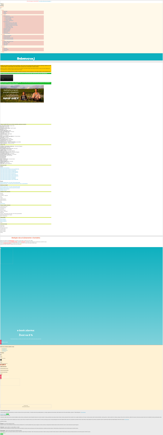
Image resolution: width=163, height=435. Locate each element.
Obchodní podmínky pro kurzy (4, 368)
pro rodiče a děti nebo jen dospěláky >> (45, 1)
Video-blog (5, 44)
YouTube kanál (11, 240)
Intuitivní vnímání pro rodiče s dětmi (11, 22)
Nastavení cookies (3, 414)
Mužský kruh (6, 32)
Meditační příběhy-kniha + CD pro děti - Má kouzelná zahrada (10, 182)
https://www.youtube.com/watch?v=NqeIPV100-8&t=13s (9, 174)
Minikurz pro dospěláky (7, 35)
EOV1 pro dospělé (8, 18)
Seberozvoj (5, 48)
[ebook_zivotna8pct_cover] (6, 263)
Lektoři (5, 12)
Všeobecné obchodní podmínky (4, 370)
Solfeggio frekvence (3, 190)
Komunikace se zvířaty (9, 26)
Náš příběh (5, 11)
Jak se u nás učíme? (7, 33)
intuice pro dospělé (8, 19)
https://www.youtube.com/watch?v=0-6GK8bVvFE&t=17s (9, 171)
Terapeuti (5, 50)
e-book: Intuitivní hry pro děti (8, 37)
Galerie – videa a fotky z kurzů (8, 41)
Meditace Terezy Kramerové (4, 167)
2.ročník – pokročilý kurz (9, 20)
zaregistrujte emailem (7, 242)
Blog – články (6, 43)
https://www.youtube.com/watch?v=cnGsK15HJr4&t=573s (9, 175)
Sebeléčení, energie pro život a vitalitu (11, 25)
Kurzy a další (3, 14)
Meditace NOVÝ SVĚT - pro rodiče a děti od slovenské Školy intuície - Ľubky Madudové (14, 183)
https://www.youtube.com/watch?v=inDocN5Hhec (8, 170)
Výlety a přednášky (7, 30)
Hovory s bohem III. (3, 221)
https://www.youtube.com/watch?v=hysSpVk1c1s (8, 173)
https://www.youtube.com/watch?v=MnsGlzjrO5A (8, 177)
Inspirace (3, 47)
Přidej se (5, 13)
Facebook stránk (14, 241)
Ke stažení (3, 34)
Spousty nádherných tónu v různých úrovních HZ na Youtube (10, 187)
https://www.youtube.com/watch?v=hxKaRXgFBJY (8, 178)
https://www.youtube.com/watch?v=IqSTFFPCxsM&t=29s (9, 172)
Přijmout (7, 414)
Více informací (83, 412)
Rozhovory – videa (7, 42)
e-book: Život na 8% (7, 36)
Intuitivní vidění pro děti (9, 27)
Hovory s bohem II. (3, 220)
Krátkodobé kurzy (6, 21)
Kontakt (3, 51)
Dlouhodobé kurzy (7, 15)
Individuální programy (7, 28)
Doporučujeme (6, 49)
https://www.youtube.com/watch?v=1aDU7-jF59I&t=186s (9, 179)
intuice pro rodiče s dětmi (9, 17)
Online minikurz (4, 351)
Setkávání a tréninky (7, 29)
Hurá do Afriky (2, 203)
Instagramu (23, 241)
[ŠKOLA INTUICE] (3, 5)
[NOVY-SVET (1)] (22, 102)
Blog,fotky (3, 40)
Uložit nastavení (2, 432)
